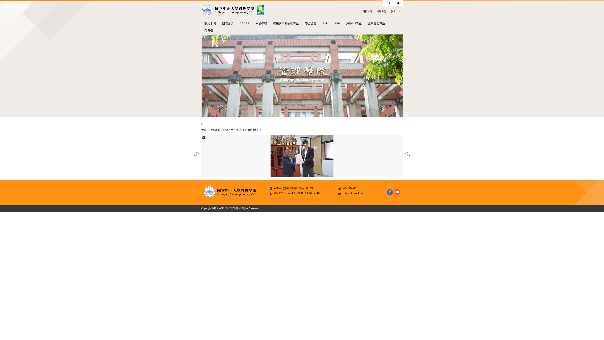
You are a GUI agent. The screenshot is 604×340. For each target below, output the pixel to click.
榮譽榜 (208, 30)
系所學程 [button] (261, 23)
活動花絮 (215, 130)
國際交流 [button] (227, 23)
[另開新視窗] (390, 192)
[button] (400, 11)
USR (337, 23)
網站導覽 (381, 11)
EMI (325, 23)
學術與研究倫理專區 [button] (286, 23)
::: (202, 123)
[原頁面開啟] (302, 156)
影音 (393, 11)
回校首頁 (367, 11)
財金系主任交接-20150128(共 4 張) (242, 130)
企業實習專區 (376, 23)
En (398, 2)
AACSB (244, 23)
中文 (388, 2)
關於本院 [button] (210, 23)
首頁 (203, 130)
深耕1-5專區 (354, 23)
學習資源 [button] (310, 23)
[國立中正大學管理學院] (232, 10)
